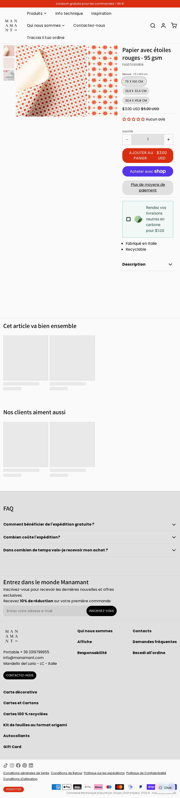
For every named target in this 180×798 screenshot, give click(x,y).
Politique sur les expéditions (104, 773)
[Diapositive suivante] (110, 80)
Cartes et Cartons (20, 703)
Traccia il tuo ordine (45, 37)
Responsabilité (92, 652)
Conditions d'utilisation (20, 779)
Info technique (69, 13)
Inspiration (101, 13)
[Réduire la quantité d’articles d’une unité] (127, 139)
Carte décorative (20, 692)
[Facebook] (18, 765)
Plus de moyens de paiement (148, 187)
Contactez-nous (89, 25)
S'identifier (13, 789)
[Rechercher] (151, 25)
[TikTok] (5, 765)
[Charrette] (172, 25)
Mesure (135, 74)
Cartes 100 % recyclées (25, 714)
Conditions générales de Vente (26, 773)
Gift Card (12, 746)
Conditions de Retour (66, 773)
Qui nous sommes (44, 25)
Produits (34, 13)
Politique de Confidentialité (146, 773)
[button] (133, 119)
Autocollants (16, 735)
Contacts (142, 631)
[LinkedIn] (31, 765)
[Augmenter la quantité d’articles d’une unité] (168, 139)
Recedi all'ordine (149, 652)
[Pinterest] (24, 765)
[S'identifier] (161, 25)
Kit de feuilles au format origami (35, 725)
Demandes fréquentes (155, 641)
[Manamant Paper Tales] (11, 25)
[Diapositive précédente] (22, 80)
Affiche (84, 641)
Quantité (127, 131)
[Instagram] (12, 765)
